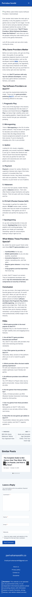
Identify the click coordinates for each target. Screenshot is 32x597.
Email (5, 524)
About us (16, 567)
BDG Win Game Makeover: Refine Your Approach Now (8, 435)
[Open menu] (28, 3)
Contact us (16, 572)
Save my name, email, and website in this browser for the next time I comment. (15, 537)
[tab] (14, 473)
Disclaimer (16, 575)
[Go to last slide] (4, 463)
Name (5, 517)
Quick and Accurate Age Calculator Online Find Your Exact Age (24, 436)
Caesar (7, 468)
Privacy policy (16, 569)
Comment (6, 494)
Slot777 (11, 96)
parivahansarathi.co (16, 555)
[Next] (27, 463)
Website (5, 532)
